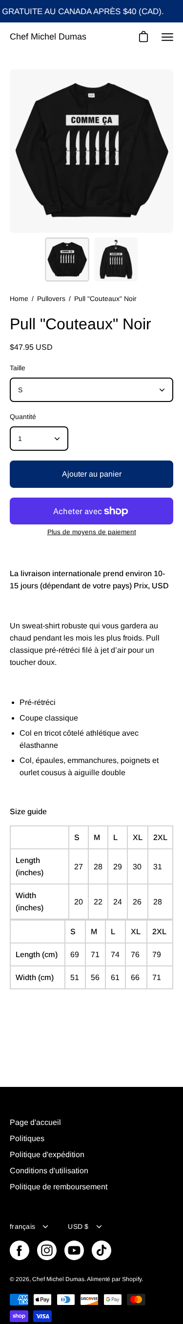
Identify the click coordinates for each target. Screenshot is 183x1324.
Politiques (27, 1138)
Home (19, 298)
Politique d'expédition (47, 1154)
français (22, 1226)
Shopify (132, 1279)
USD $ (78, 1226)
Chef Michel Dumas (48, 36)
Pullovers (51, 298)
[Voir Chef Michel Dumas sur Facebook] (19, 1250)
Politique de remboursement (58, 1187)
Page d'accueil (35, 1122)
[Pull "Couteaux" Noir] (67, 259)
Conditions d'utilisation (49, 1170)
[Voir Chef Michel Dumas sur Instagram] (47, 1250)
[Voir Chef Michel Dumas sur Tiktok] (101, 1250)
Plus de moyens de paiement (91, 532)
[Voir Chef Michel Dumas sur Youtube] (74, 1250)
